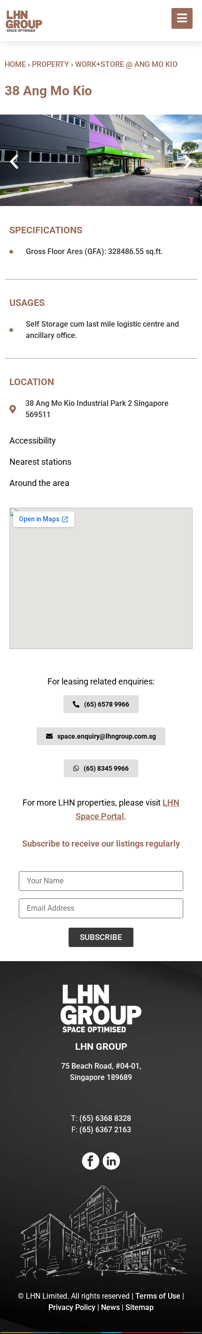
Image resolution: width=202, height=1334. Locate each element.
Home (15, 64)
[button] (14, 161)
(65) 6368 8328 (105, 1118)
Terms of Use (157, 1296)
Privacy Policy (71, 1307)
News (110, 1307)
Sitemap (139, 1307)
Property (50, 64)
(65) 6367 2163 (105, 1129)
